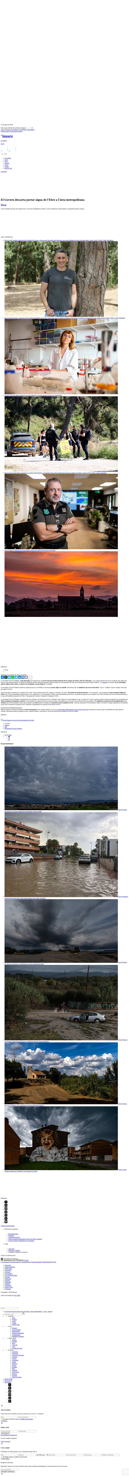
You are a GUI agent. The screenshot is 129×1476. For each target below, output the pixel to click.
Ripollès (14, 1367)
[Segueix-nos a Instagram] (6, 1209)
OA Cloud (17, 1295)
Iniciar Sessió (8, 1379)
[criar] (54, 1262)
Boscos (7, 240)
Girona (14, 1358)
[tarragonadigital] (36, 1262)
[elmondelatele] (47, 1262)
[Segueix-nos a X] (6, 1206)
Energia (7, 163)
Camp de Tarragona (18, 1355)
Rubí (13, 1369)
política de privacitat (27, 1419)
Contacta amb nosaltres (8, 1226)
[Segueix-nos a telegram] (6, 1213)
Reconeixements (13, 1234)
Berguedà (15, 1353)
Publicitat (11, 1235)
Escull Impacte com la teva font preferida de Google (18, 720)
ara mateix (4, 171)
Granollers (15, 1360)
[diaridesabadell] (15, 1262)
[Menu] (4, 155)
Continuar (4, 1421)
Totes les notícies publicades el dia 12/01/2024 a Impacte (25, 1239)
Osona (14, 1365)
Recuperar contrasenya (8, 1471)
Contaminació (16, 1335)
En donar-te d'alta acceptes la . (18, 1419)
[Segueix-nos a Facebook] (6, 1203)
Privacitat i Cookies (14, 1250)
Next (13, 1343)
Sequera (14, 1328)
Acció (6, 165)
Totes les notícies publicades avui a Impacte (21, 1241)
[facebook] (9, 736)
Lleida (14, 1362)
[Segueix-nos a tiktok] (6, 1219)
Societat (14, 1341)
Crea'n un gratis (5, 1441)
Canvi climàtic (16, 1330)
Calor (6, 160)
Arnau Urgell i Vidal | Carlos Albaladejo (101, 240)
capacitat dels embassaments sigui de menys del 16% (72, 709)
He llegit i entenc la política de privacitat (15, 1457)
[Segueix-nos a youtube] (6, 1216)
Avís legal (11, 1249)
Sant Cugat (15, 1372)
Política (14, 1340)
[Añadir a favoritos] (30, 677)
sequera (104, 682)
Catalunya (15, 1352)
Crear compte (5, 1459)
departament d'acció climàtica (13, 728)
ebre (6, 727)
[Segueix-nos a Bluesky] (6, 1222)
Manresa (14, 1363)
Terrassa (14, 1375)
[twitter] (9, 738)
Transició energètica (18, 1333)
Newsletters (15, 129)
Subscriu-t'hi (8, 1380)
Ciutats (7, 166)
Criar (13, 1346)
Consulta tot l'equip (14, 1237)
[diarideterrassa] (25, 1262)
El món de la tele (17, 1348)
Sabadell (14, 1370)
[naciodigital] (5, 1262)
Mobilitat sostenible (18, 1336)
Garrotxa (14, 1357)
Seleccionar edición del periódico (10, 128)
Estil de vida (8, 168)
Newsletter (8, 158)
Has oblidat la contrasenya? (9, 1435)
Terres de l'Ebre (16, 1377)
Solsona (14, 1374)
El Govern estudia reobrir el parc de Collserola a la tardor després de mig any (31, 395)
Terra (6, 161)
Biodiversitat (16, 1331)
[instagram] (9, 740)
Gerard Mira (58, 395)
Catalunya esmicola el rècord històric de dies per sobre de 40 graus (28, 550)
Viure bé (14, 1345)
